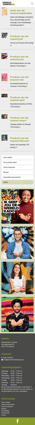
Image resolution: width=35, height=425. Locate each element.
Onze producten (9, 167)
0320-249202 (8, 358)
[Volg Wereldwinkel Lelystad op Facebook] (17, 422)
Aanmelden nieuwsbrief (11, 177)
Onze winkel (7, 157)
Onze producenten (10, 162)
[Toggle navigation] (32, 3)
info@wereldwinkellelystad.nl (13, 360)
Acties (5, 182)
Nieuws (6, 172)
